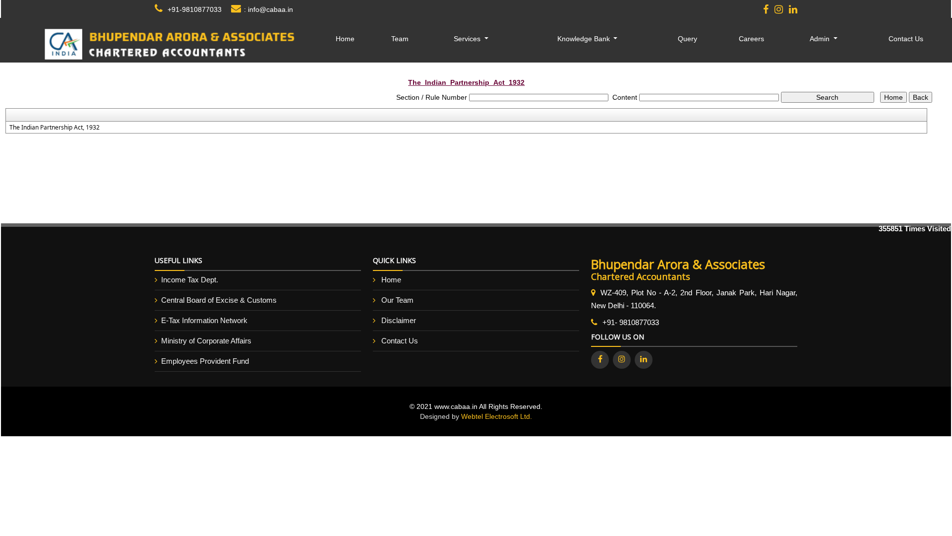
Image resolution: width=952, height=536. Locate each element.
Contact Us (906, 39)
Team (400, 39)
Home (345, 39)
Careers (751, 39)
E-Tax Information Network (204, 320)
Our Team (397, 300)
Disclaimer (398, 320)
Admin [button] (821, 39)
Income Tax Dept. (189, 279)
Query (687, 39)
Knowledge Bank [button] (584, 39)
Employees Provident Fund (205, 361)
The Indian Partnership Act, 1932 (54, 128)
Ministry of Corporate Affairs (206, 340)
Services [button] (468, 39)
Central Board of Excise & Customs (219, 300)
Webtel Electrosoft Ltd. (496, 416)
